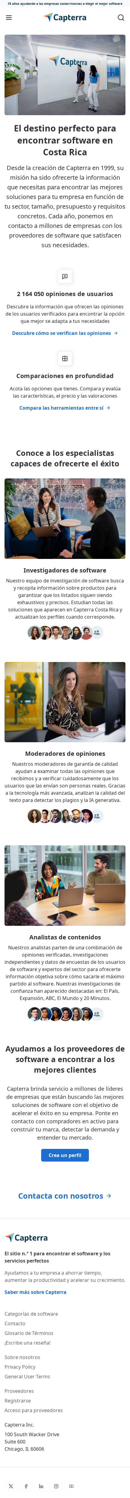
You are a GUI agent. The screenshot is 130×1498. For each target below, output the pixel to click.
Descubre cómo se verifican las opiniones (61, 333)
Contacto (15, 1323)
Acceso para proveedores (34, 1410)
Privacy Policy (20, 1367)
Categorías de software (31, 1313)
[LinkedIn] (41, 1486)
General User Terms (27, 1376)
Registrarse (18, 1400)
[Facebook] (26, 1486)
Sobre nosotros (22, 1357)
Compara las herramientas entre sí (61, 408)
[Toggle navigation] (9, 17)
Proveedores (19, 1391)
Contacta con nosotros (60, 1196)
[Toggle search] (121, 17)
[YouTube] (71, 1486)
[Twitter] (11, 1486)
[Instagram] (56, 1486)
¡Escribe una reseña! (27, 1342)
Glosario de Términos (29, 1333)
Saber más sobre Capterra (36, 1292)
